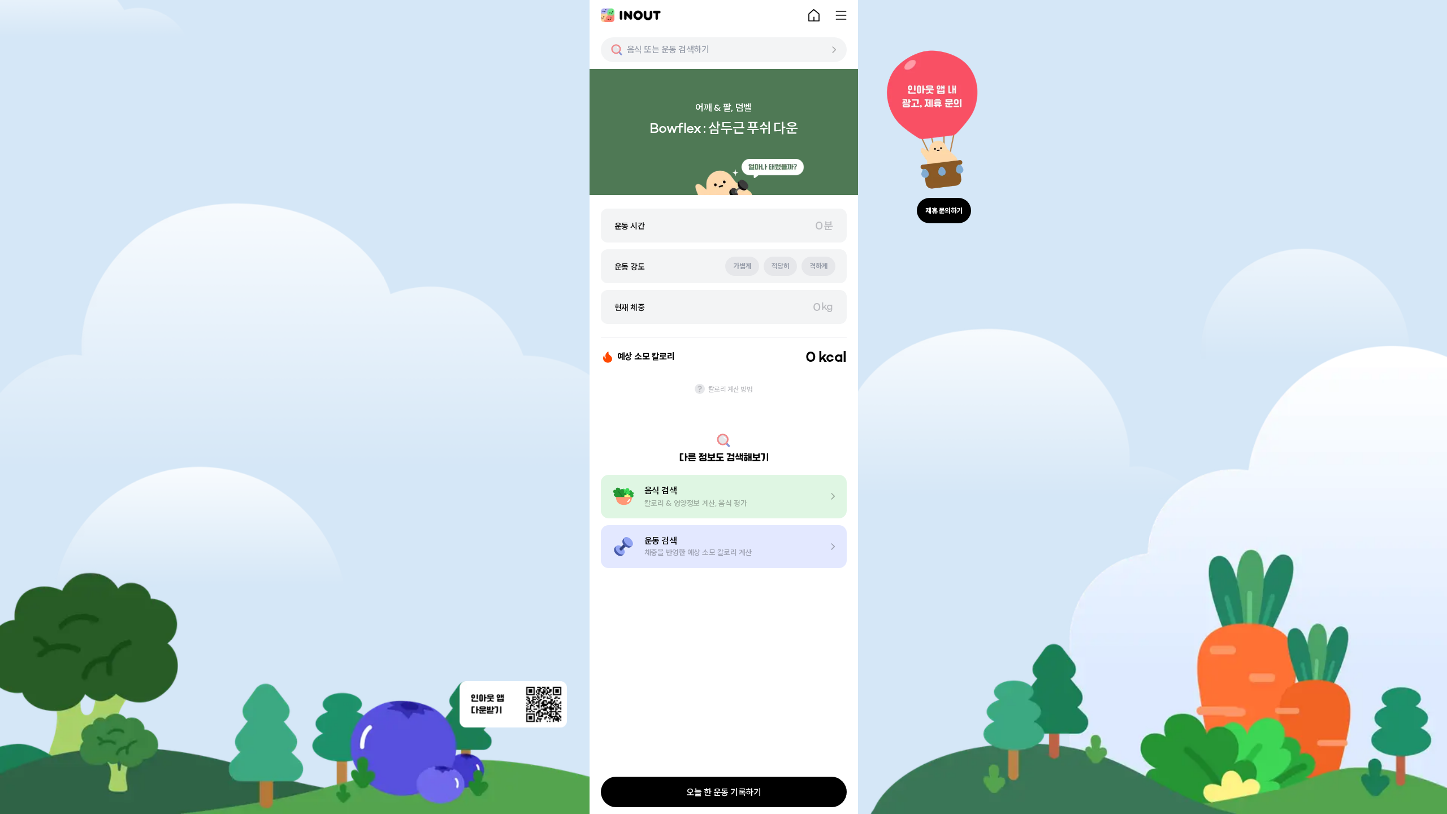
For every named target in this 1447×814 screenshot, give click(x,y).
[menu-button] (841, 15)
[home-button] (814, 15)
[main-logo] (631, 15)
